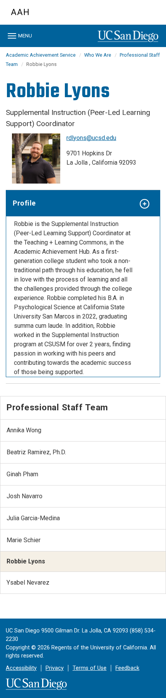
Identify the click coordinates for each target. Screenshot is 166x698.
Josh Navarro (24, 496)
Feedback (127, 668)
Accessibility (21, 668)
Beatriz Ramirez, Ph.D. (36, 452)
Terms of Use (90, 668)
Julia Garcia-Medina (33, 518)
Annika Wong (24, 430)
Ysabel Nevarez (28, 582)
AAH (20, 12)
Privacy (55, 668)
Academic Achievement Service (41, 55)
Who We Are (97, 55)
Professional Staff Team (57, 407)
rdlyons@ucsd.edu (91, 138)
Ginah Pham (22, 474)
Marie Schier (24, 540)
